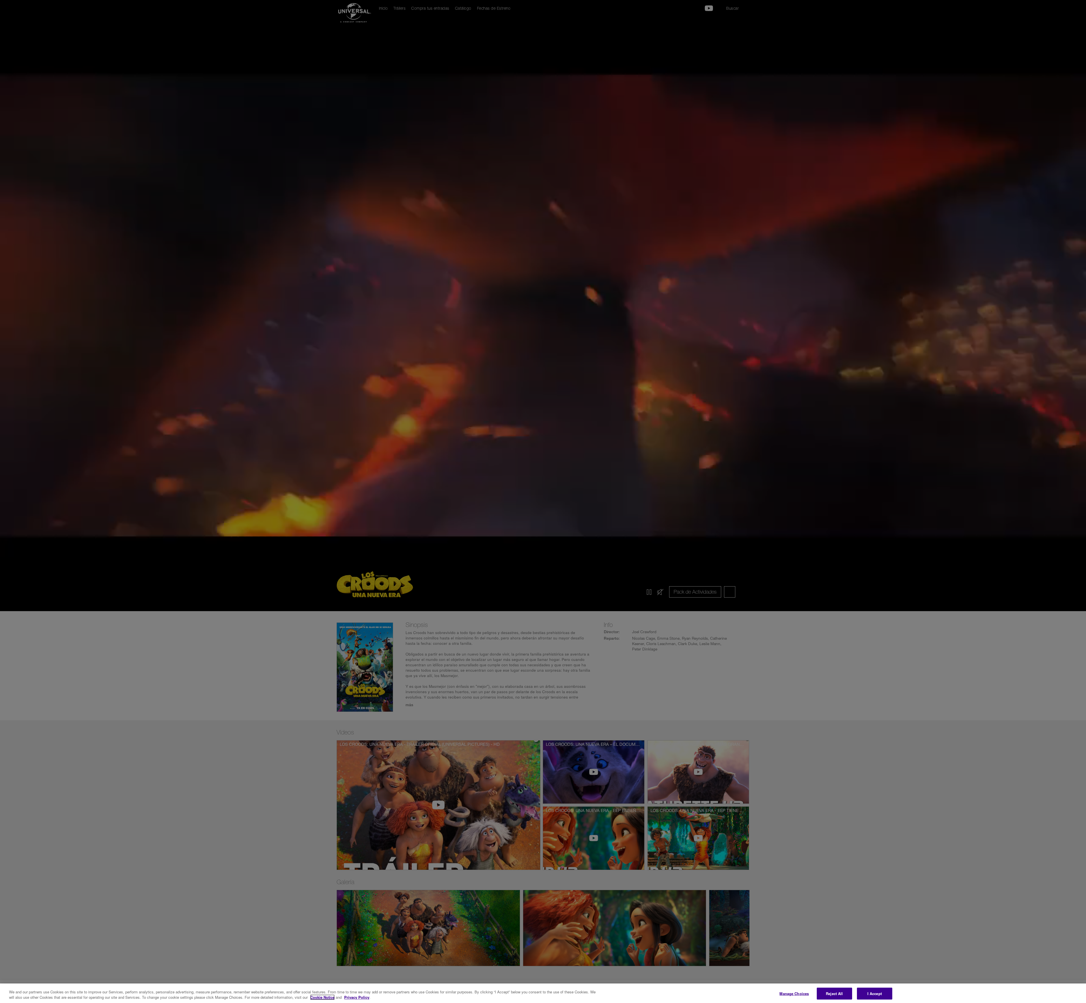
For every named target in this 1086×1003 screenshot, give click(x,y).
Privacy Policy (356, 997)
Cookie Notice (322, 997)
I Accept (874, 993)
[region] (543, 993)
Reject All (834, 993)
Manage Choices (794, 993)
